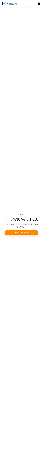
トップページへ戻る (21, 232)
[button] (39, 3)
